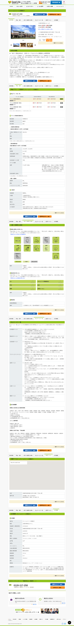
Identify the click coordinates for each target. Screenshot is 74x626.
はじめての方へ (29, 6)
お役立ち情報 (50, 6)
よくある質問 (40, 6)
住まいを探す (20, 6)
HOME (11, 6)
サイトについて (60, 6)
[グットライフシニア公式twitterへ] (65, 624)
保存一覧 (34, 604)
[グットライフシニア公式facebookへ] (62, 624)
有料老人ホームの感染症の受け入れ (18, 278)
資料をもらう (40, 14)
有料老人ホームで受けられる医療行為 (18, 234)
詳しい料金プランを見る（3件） (46, 29)
